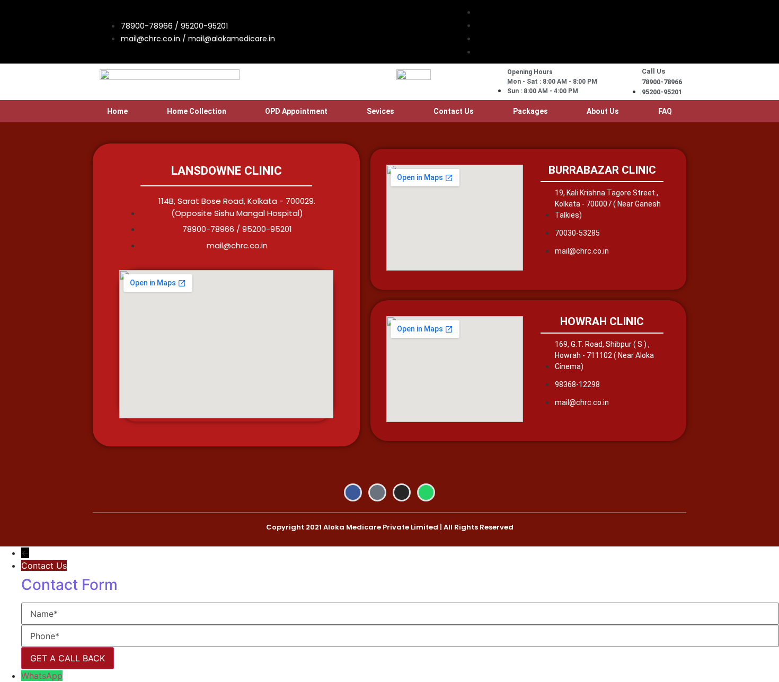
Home (117, 111)
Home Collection (196, 111)
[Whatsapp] (426, 492)
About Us (603, 111)
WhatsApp (42, 675)
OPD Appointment (296, 111)
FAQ (665, 111)
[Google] (377, 492)
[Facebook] (353, 492)
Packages (530, 111)
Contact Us (453, 111)
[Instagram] (402, 492)
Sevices (380, 111)
